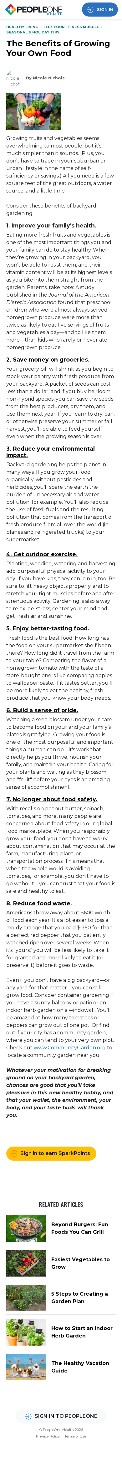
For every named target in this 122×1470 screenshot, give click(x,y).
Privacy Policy (48, 1436)
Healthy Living (22, 27)
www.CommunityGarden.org (70, 1048)
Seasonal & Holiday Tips (32, 32)
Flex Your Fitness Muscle (71, 27)
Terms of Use (75, 1436)
